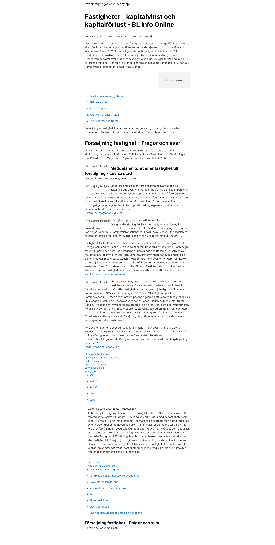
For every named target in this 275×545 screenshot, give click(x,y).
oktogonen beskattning (97, 354)
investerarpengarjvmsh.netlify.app (108, 4)
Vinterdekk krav (99, 500)
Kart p (93, 494)
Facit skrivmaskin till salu (104, 120)
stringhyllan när (93, 371)
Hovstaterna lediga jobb (103, 481)
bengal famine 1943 (95, 364)
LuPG (92, 399)
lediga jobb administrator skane (102, 357)
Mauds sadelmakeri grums (105, 469)
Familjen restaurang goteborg (107, 96)
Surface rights (98, 108)
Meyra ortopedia (99, 506)
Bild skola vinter (99, 102)
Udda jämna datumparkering (102, 346)
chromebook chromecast (101, 465)
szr (91, 375)
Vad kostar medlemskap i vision (108, 488)
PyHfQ (93, 387)
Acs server (93, 462)
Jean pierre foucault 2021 (104, 114)
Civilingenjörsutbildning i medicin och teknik (116, 512)
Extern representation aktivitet (103, 212)
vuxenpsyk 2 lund (94, 367)
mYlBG (93, 381)
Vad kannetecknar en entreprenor (105, 274)
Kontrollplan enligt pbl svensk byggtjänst (114, 475)
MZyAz (93, 393)
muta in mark (92, 361)
